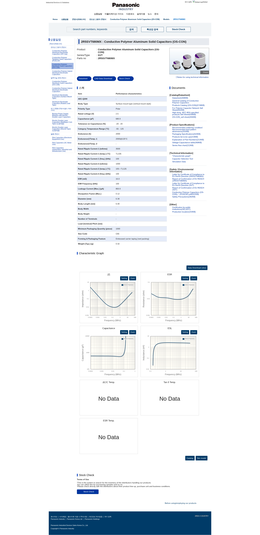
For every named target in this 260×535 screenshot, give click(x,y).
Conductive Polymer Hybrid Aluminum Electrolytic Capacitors (62, 72)
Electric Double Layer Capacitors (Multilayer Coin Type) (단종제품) (62, 122)
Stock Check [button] (86, 475)
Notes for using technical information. (193, 77)
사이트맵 (62, 517)
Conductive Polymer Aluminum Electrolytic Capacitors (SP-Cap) (60, 52)
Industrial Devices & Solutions (57, 3)
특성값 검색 (152, 29)
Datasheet (83, 78)
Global (205, 2)
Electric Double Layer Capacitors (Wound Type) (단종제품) (61, 129)
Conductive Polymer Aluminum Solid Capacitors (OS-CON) (135, 19)
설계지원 (141, 14)
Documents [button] (178, 88)
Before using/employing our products (180, 503)
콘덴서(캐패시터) (79, 19)
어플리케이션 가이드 (114, 14)
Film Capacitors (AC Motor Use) (62, 143)
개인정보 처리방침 (95, 517)
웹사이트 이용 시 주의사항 (77, 517)
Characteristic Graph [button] (91, 253)
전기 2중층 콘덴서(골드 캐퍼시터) (61, 109)
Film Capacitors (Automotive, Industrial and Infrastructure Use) (62, 149)
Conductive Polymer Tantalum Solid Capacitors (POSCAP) (62, 59)
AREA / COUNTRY (202, 516)
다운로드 (130, 14)
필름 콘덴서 (55, 134)
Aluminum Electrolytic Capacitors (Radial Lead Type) (61, 103)
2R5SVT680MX (179, 19)
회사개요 (54, 517)
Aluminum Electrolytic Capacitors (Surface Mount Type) (62, 96)
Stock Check (178, 29)
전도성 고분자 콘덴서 (97, 19)
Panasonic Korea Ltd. (75, 519)
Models (166, 19)
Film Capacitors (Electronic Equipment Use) (62, 138)
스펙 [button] (81, 88)
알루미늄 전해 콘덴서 (58, 78)
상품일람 (98, 14)
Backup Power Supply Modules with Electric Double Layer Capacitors (61, 115)
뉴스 (150, 14)
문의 (156, 14)
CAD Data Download (103, 78)
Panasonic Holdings (92, 519)
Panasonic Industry (58, 519)
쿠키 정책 (188, 2)
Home (55, 19)
